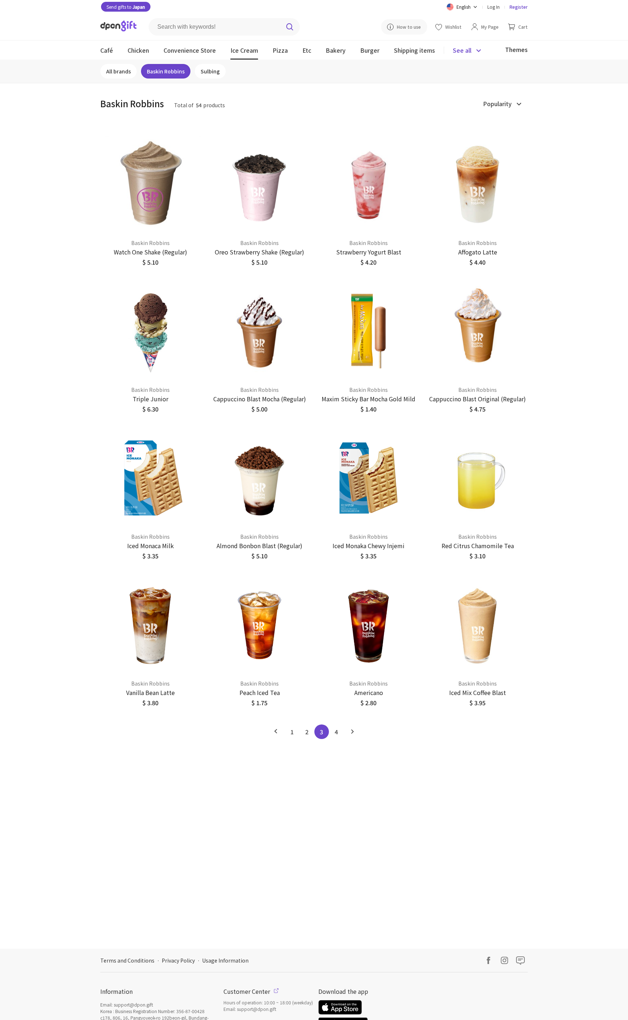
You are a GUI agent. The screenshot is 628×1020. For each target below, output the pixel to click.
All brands (118, 71)
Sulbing (210, 71)
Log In (493, 7)
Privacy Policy (178, 960)
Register (519, 7)
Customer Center (247, 991)
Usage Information (225, 960)
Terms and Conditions (127, 960)
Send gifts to (125, 7)
